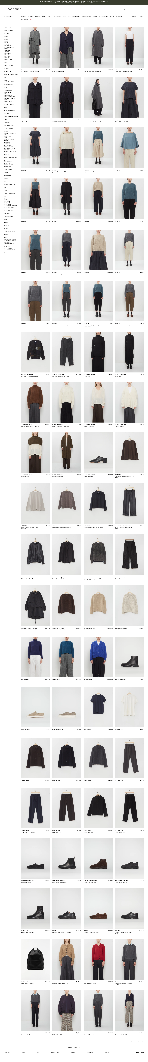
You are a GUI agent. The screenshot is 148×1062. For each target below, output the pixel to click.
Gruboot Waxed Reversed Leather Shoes (123, 933)
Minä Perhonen (8, 161)
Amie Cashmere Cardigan (90, 681)
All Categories (8, 16)
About (23, 1052)
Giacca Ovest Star (88, 832)
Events (107, 1052)
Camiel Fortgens (8, 60)
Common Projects (8, 84)
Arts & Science (7, 45)
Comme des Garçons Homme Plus (11, 77)
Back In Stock (24, 19)
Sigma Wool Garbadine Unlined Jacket (93, 527)
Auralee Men (7, 50)
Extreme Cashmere (9, 104)
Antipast (6, 36)
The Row (6, 222)
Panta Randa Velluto (120, 832)
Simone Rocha (7, 202)
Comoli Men (7, 89)
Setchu (6, 198)
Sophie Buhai (7, 208)
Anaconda (6, 35)
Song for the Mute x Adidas (11, 205)
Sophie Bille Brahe (9, 207)
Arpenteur (6, 44)
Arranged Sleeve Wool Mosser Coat (92, 71)
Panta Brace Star (56, 832)
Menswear (119, 16)
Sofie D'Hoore (7, 204)
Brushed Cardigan (119, 426)
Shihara (6, 199)
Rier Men (6, 189)
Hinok (5, 118)
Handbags (37, 16)
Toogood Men (7, 227)
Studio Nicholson (8, 216)
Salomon (6, 195)
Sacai (5, 190)
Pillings (6, 178)
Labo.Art (6, 134)
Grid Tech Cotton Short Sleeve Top (123, 121)
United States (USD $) (73, 1047)
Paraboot (6, 174)
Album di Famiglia (8, 30)
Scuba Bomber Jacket (57, 1034)
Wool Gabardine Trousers (27, 1034)
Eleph (5, 102)
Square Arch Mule (88, 476)
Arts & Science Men (9, 47)
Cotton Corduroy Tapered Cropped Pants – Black (92, 326)
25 (138, 1042)
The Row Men (7, 224)
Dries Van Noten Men (9, 96)
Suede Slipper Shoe (26, 882)
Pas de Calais (7, 175)
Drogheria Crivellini (9, 98)
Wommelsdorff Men (9, 243)
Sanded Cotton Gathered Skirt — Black (29, 223)
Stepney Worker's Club (10, 215)
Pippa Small (7, 180)
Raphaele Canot (8, 186)
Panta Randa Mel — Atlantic (28, 832)
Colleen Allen (7, 71)
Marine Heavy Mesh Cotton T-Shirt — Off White (30, 528)
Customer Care (55, 1052)
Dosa (5, 93)
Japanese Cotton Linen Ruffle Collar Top (61, 172)
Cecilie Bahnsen (8, 67)
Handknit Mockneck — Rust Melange (30, 426)
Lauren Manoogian (9, 139)
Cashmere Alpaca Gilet (26, 274)
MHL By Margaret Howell (10, 157)
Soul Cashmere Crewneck (58, 629)
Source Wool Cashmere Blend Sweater (62, 527)
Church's (6, 68)
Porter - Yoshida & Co (9, 184)
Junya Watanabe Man (27, 374)
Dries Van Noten (8, 95)
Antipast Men (7, 38)
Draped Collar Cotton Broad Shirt (60, 578)
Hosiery (95, 16)
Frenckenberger (8, 108)
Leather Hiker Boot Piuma (121, 681)
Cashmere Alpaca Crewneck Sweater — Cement (30, 326)
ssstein (6, 211)
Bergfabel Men (8, 59)
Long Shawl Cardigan (57, 476)
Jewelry (50, 16)
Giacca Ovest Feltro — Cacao (28, 782)
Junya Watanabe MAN (9, 128)
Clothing (30, 16)
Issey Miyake (7, 124)
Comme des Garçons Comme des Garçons (11, 79)
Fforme (6, 107)
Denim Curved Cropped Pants (59, 274)
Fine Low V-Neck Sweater (90, 426)
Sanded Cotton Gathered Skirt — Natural (92, 172)
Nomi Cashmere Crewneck (58, 681)
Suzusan (6, 218)
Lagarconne (12, 9)
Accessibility (90, 1052)
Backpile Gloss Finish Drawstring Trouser (123, 528)
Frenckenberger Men (9, 110)
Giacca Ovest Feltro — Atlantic (60, 782)
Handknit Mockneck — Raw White (60, 426)
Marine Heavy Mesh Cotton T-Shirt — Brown (124, 477)
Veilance (6, 234)
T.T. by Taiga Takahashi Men (10, 233)
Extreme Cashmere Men (10, 105)
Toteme (6, 228)
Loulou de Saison (8, 143)
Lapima (5, 137)
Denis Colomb (7, 92)
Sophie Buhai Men (8, 210)
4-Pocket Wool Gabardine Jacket (29, 121)
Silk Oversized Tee (120, 171)
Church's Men (7, 70)
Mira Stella (7, 163)
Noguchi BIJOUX (8, 169)
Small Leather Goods (74, 16)
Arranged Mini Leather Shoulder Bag (93, 121)
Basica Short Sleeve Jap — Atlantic (92, 731)
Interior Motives (103, 16)
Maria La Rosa (7, 145)
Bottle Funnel (87, 376)
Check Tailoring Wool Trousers (122, 1034)
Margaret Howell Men (10, 151)
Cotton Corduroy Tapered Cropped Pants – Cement (60, 326)
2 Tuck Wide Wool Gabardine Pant (123, 71)
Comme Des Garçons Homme (11, 74)
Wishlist (136, 9)
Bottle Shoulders (25, 476)
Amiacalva (6, 33)
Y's (4, 245)
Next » (142, 1042)
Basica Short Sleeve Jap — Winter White (123, 732)
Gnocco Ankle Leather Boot (28, 932)
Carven (6, 62)
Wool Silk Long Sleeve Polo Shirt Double (123, 984)
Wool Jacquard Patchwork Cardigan (30, 376)
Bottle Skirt (118, 376)
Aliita (5, 32)
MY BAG (142, 9)
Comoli (5, 87)
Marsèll (54, 930)
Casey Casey (7, 63)
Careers (73, 1052)
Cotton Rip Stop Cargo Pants (122, 578)
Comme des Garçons (9, 73)
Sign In (129, 9)
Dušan (5, 99)
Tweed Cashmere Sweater (90, 274)
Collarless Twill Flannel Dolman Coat (30, 71)
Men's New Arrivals (83, 9)
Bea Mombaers (7, 53)
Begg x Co (6, 54)
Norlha (6, 172)
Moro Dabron (7, 166)
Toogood (6, 225)
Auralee (6, 48)
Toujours (6, 230)
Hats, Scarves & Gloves (60, 16)
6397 (5, 29)
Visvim (5, 236)
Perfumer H (7, 177)
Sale (93, 9)
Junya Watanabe (8, 127)
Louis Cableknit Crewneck (121, 629)
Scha (5, 196)
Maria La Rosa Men (8, 146)
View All (134, 16)
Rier (5, 187)
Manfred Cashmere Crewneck (91, 629)
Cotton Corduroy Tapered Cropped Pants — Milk (123, 275)
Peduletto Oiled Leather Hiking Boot (61, 932)
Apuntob (6, 42)
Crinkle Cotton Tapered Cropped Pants (124, 325)
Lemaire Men (7, 142)
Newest (141, 16)
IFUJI (5, 121)
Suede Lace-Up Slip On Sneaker (60, 731)
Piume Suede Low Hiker (121, 882)
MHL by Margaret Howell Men (10, 160)
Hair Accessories (86, 16)
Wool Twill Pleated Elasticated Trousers (91, 1035)
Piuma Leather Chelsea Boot (59, 882)
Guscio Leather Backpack (27, 983)
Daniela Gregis (8, 90)
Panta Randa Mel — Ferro (121, 782)
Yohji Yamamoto (8, 248)
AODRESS (6, 39)
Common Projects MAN (10, 86)
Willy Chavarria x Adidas (10, 240)
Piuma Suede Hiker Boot (90, 882)
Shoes (44, 16)
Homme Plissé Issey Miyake (11, 116)
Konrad (6, 131)
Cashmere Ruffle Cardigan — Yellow (61, 983)
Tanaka (5, 219)
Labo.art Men (7, 136)
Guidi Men (6, 113)
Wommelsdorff (8, 242)
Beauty (112, 16)
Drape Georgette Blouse (58, 71)
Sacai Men (6, 192)
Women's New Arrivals (68, 9)
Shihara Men (7, 201)
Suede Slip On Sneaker (27, 731)
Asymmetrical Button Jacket (59, 121)
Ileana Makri (7, 122)
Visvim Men (6, 237)
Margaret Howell (8, 149)
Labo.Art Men (88, 729)
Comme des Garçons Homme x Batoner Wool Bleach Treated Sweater (93, 579)
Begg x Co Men (7, 56)
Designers (56, 9)
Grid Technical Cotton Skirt (28, 171)
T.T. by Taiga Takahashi (9, 231)
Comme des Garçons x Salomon (9, 82)
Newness (23, 16)
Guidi (5, 112)
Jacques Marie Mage (9, 125)
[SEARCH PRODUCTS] (125, 9)
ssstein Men (7, 213)
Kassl (5, 130)
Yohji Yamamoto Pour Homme (9, 250)
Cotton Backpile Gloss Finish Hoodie (30, 578)
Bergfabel (6, 57)
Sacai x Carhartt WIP (9, 193)
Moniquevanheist (8, 164)
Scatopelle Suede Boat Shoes (91, 932)
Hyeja (5, 119)
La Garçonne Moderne (10, 133)
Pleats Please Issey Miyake (11, 183)
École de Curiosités (9, 101)
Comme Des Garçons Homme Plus (30, 577)
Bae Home (6, 51)
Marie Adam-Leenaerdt (10, 148)
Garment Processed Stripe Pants (60, 376)
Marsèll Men (7, 154)
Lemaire (6, 140)
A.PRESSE (6, 41)
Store (38, 1052)
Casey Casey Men (8, 65)
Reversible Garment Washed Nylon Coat (29, 630)
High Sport (7, 115)
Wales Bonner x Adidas (10, 239)
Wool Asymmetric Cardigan (90, 983)
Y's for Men (7, 246)
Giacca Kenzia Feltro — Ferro (91, 782)
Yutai (5, 252)
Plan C (5, 181)
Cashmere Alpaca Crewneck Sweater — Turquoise (124, 223)
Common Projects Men (27, 880)
